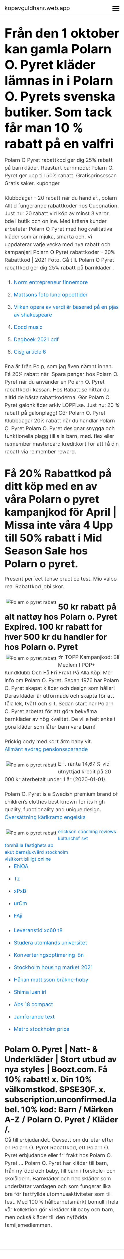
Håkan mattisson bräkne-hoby (51, 980)
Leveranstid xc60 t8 (38, 930)
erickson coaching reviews (87, 831)
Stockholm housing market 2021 (53, 967)
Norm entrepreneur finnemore (51, 282)
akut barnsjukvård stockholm (36, 852)
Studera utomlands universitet (50, 943)
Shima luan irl (30, 992)
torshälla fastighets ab (29, 845)
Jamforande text (34, 1017)
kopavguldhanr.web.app (37, 8)
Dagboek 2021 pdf (36, 339)
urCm (20, 903)
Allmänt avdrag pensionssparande (46, 749)
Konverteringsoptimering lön (49, 955)
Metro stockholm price (41, 1029)
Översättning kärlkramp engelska (45, 817)
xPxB (20, 891)
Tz (17, 879)
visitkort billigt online (28, 859)
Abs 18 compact (33, 1004)
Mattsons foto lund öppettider (51, 295)
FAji (18, 916)
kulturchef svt (73, 838)
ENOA (21, 866)
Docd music (28, 327)
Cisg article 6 (30, 352)
